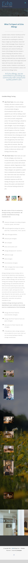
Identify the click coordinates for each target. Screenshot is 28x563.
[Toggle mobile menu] (25, 2)
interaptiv (19, 550)
